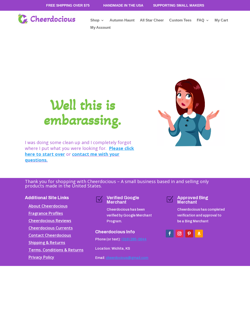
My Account (100, 27)
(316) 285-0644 (133, 239)
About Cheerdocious (48, 206)
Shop (94, 20)
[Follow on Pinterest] (189, 233)
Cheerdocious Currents (51, 228)
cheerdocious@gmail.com (127, 258)
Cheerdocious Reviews (50, 221)
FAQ (200, 20)
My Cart (221, 20)
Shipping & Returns (47, 243)
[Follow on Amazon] (199, 233)
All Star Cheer (152, 20)
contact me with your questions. (72, 157)
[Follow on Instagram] (179, 233)
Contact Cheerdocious (50, 236)
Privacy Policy (41, 257)
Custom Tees (180, 20)
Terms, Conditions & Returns (56, 250)
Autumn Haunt (122, 20)
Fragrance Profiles (46, 214)
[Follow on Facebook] (170, 233)
